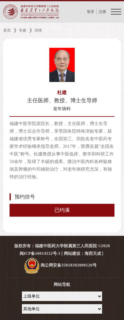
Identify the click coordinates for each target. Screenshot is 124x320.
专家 (22, 30)
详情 (38, 30)
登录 (90, 11)
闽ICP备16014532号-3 (40, 253)
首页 (7, 30)
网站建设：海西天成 (82, 253)
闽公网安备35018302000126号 (68, 265)
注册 (102, 11)
